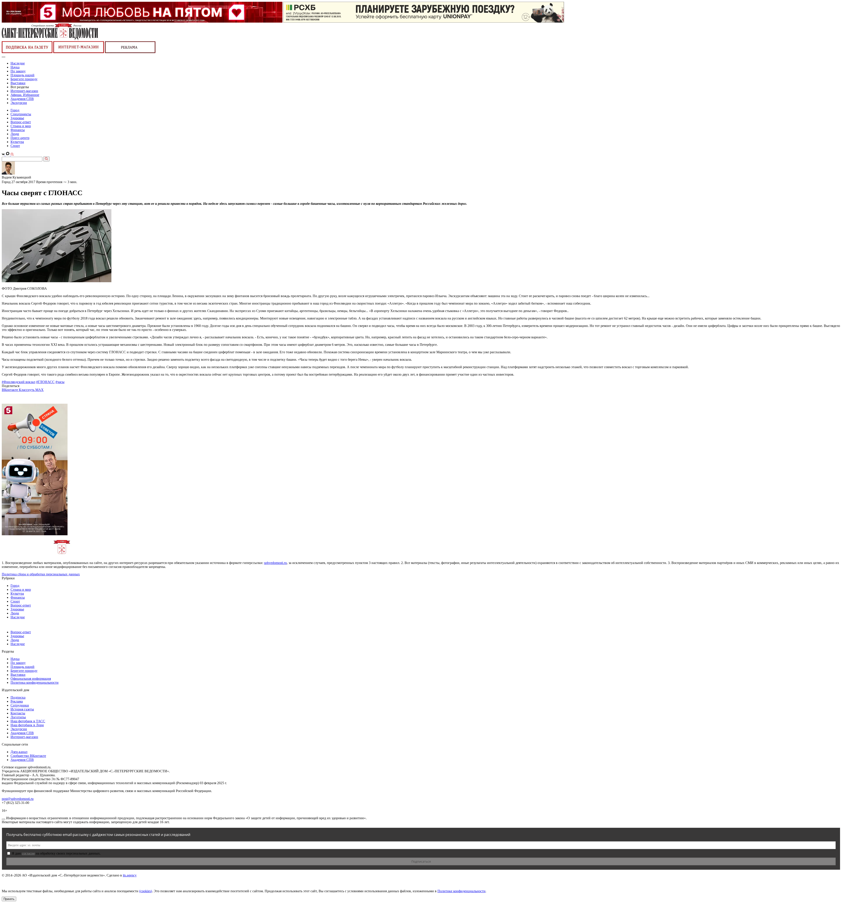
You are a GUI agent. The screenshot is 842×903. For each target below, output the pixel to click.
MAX (39, 390)
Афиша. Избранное (25, 95)
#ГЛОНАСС (45, 382)
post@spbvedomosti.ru (18, 799)
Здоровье (17, 118)
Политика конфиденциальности (35, 682)
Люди (15, 134)
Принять (9, 899)
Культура (17, 142)
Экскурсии (19, 103)
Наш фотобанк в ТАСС (28, 721)
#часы (59, 382)
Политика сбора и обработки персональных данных (41, 574)
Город (15, 110)
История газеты (22, 709)
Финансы (18, 130)
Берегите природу (24, 79)
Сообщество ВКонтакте (28, 756)
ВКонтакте (10, 390)
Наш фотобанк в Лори (27, 725)
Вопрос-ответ (21, 122)
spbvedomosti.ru (275, 563)
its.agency (130, 875)
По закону (18, 71)
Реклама (17, 701)
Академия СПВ (22, 99)
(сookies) (145, 891)
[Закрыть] (3, 819)
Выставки (18, 83)
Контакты (18, 713)
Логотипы (18, 717)
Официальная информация (31, 678)
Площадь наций (22, 75)
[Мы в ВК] (3, 154)
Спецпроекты (21, 114)
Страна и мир (21, 126)
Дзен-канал (19, 752)
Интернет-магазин (24, 91)
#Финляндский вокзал (18, 382)
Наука (15, 67)
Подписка (18, 697)
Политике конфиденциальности (461, 891)
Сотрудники (20, 705)
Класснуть (27, 390)
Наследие (18, 63)
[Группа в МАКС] (8, 154)
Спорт (15, 146)
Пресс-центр (20, 138)
